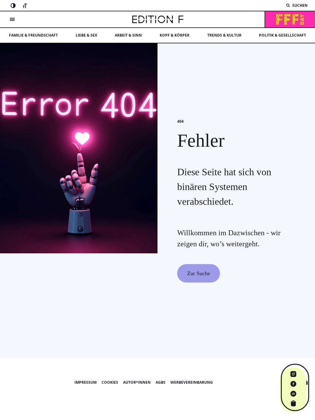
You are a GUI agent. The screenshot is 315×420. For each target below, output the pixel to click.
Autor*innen (137, 382)
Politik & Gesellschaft (282, 35)
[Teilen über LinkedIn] (293, 393)
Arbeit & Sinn (128, 35)
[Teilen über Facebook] (293, 383)
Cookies (110, 382)
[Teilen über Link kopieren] (293, 403)
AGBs (160, 382)
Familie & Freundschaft (33, 35)
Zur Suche (198, 273)
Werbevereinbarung (191, 382)
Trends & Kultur (224, 35)
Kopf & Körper (174, 35)
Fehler (201, 140)
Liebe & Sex (86, 35)
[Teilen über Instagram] (293, 374)
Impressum (85, 382)
